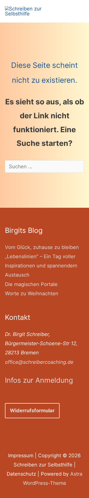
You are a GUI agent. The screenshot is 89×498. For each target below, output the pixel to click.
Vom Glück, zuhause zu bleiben (42, 247)
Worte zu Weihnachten (31, 293)
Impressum (20, 455)
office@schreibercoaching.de (39, 362)
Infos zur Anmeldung (39, 380)
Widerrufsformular (32, 411)
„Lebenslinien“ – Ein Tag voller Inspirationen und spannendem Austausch (41, 265)
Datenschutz (21, 474)
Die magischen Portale (31, 284)
